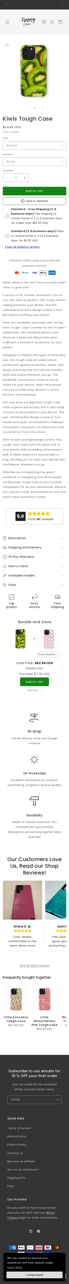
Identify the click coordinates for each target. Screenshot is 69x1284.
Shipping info (16, 1178)
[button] (7, 22)
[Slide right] (43, 108)
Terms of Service (19, 1128)
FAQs (10, 1186)
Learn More (15, 1267)
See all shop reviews (34, 965)
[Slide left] (26, 108)
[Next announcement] (62, 5)
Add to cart (34, 682)
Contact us (15, 1153)
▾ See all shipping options (22, 247)
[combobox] (48, 654)
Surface (8, 154)
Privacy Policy (16, 1145)
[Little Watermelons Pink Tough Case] (44, 999)
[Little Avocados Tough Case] (16, 999)
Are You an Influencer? (23, 1169)
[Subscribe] (57, 1099)
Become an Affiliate (21, 1161)
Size (5, 138)
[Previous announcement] (7, 5)
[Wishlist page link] (44, 22)
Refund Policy (16, 1136)
